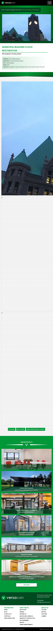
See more (27, 585)
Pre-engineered (24, 620)
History (43, 612)
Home (2, 10)
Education (23, 610)
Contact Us (8, 614)
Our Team (44, 614)
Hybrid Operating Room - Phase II (35, 429)
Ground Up (23, 614)
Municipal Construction (15, 10)
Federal (22, 612)
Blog (5, 612)
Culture (43, 610)
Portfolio (7, 10)
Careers (43, 616)
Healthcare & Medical (26, 616)
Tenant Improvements (26, 624)
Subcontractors (9, 618)
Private (22, 622)
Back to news (20, 429)
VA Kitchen (11, 429)
